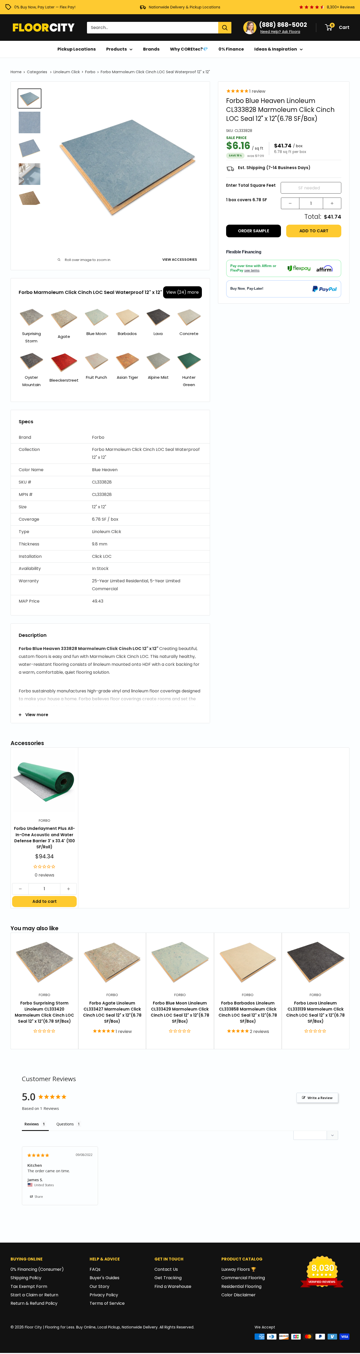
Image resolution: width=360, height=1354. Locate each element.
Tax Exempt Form (29, 1286)
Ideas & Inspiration (275, 49)
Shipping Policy (26, 1278)
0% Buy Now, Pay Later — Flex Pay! (44, 7)
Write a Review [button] (320, 1097)
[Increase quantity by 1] (332, 203)
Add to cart (313, 231)
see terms (252, 270)
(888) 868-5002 (283, 25)
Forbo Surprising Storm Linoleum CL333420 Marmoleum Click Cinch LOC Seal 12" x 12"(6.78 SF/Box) (44, 1012)
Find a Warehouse (172, 1286)
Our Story (99, 1286)
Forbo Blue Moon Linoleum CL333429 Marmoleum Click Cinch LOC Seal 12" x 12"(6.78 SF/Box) (180, 1012)
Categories (37, 72)
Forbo (90, 72)
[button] (110, 437)
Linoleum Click (66, 72)
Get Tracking (168, 1278)
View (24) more (182, 292)
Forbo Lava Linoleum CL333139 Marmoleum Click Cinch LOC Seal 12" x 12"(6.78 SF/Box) (315, 1012)
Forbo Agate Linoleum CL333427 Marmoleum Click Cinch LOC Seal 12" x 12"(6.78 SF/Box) (112, 1012)
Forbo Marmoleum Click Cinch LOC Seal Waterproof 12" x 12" (155, 72)
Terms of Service (107, 1303)
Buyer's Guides (104, 1278)
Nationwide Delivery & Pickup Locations (184, 7)
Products (116, 49)
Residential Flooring (241, 1286)
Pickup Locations (76, 49)
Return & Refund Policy (34, 1303)
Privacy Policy (104, 1295)
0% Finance (231, 49)
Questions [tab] (65, 1123)
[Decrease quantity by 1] (290, 203)
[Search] (224, 27)
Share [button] (38, 1196)
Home (16, 72)
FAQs (95, 1269)
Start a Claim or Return (34, 1295)
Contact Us (166, 1269)
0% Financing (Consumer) (37, 1269)
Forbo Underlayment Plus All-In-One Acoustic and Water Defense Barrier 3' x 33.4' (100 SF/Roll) (44, 838)
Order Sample (253, 231)
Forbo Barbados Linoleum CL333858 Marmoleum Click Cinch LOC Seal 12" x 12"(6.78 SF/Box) (247, 1012)
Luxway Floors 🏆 (238, 1269)
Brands (151, 49)
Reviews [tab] (32, 1123)
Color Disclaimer (238, 1295)
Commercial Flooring (243, 1278)
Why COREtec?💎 (189, 49)
